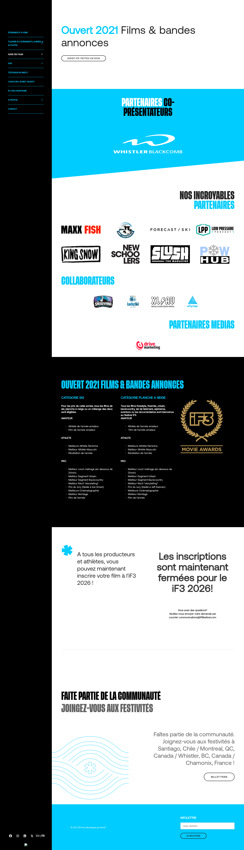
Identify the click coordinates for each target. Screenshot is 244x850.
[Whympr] (192, 301)
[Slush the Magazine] (170, 253)
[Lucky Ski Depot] (133, 301)
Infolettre (188, 817)
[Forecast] (170, 229)
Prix (10, 63)
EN (37, 835)
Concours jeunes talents (21, 81)
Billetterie (219, 776)
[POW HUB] (215, 253)
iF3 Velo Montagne (17, 90)
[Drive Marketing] (148, 345)
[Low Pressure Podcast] (215, 229)
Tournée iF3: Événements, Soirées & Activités (25, 43)
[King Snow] (81, 253)
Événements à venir (18, 32)
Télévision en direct (18, 72)
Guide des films (15, 54)
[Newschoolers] (125, 253)
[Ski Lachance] (125, 229)
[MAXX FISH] (81, 229)
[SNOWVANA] (103, 301)
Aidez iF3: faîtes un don (83, 58)
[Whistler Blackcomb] (148, 143)
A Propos (13, 100)
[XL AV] (163, 301)
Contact (12, 109)
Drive (103, 827)
